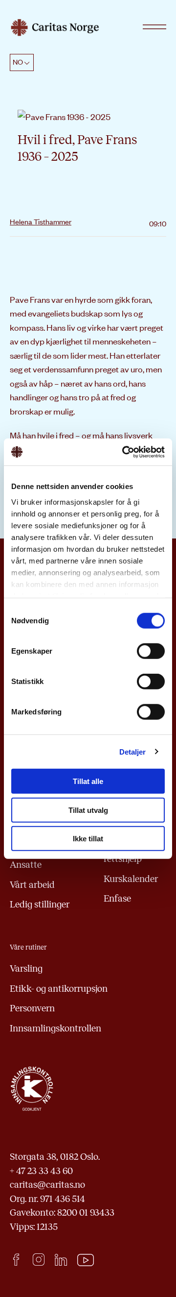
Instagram (38, 1259)
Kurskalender (131, 879)
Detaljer (132, 751)
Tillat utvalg (88, 810)
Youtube (85, 1260)
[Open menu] (154, 27)
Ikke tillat (88, 838)
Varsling (26, 968)
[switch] (151, 651)
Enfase (117, 898)
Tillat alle (88, 781)
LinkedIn (61, 1259)
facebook (16, 1259)
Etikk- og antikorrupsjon (59, 988)
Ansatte (26, 864)
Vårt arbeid (32, 885)
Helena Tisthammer (40, 221)
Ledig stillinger (39, 904)
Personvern (32, 1008)
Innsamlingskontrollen (55, 1028)
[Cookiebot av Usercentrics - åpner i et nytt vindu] (124, 451)
